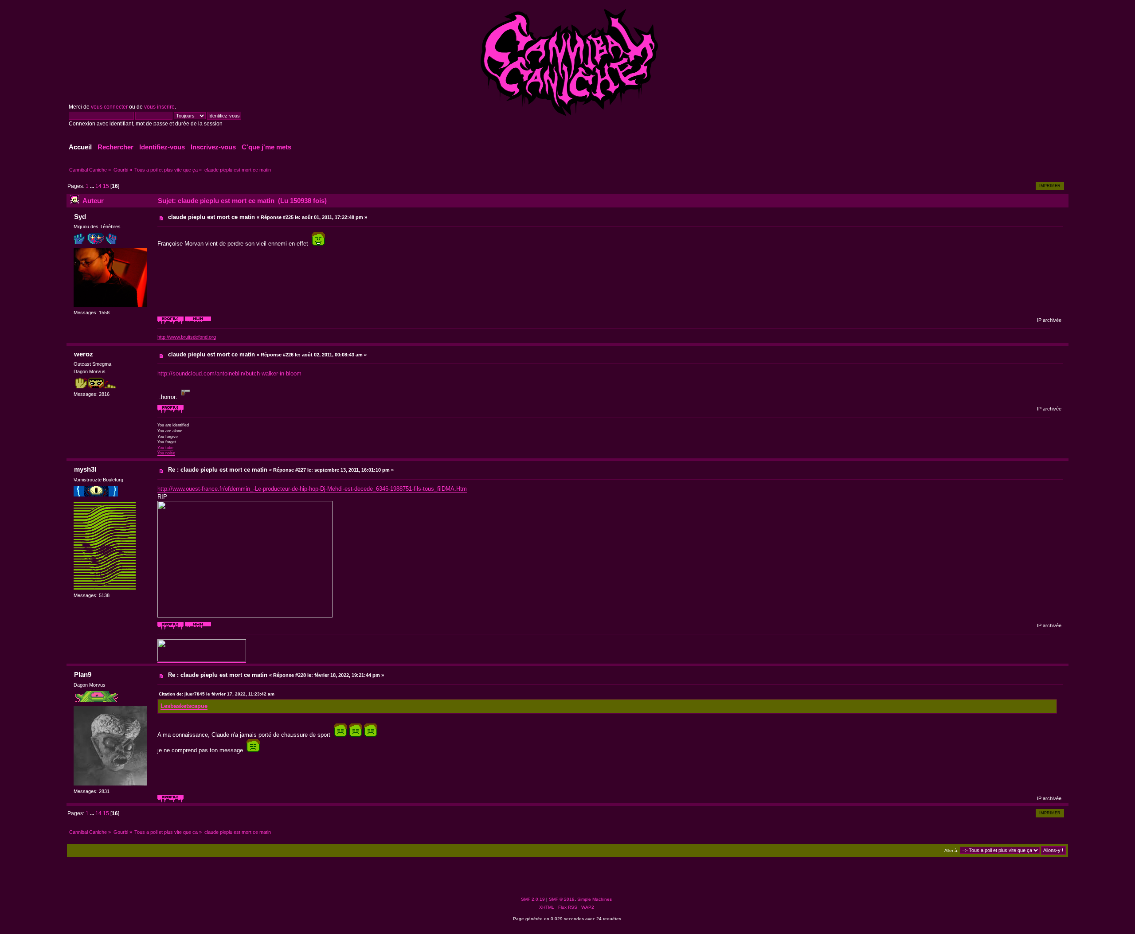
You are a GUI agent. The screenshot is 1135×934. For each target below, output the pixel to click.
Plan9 (82, 674)
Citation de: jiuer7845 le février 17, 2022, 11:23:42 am (216, 694)
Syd (80, 216)
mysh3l (85, 469)
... (92, 186)
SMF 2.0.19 (533, 899)
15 (106, 186)
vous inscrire (159, 106)
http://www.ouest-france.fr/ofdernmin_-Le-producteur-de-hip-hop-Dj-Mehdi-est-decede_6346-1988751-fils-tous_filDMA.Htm (312, 488)
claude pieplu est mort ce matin (211, 217)
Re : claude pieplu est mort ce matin (217, 469)
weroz (83, 354)
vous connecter (109, 106)
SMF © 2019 (562, 899)
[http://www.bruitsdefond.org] (198, 322)
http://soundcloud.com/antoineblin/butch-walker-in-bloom (229, 373)
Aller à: (951, 850)
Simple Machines (594, 899)
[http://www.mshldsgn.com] (198, 628)
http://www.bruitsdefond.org (186, 337)
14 (98, 186)
